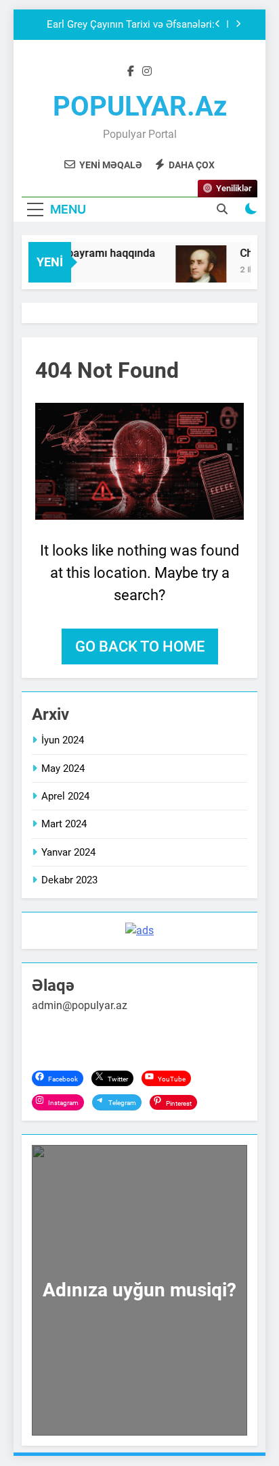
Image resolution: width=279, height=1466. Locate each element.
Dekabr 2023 (69, 880)
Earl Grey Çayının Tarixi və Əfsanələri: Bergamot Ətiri (131, 25)
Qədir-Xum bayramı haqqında (81, 253)
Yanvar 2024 (68, 852)
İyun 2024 (62, 740)
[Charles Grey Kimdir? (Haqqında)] (198, 270)
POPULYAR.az (140, 106)
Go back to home (140, 646)
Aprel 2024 (65, 796)
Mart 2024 (64, 824)
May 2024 (63, 768)
